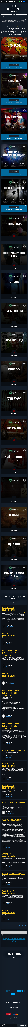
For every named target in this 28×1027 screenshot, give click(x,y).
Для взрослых (23, 29)
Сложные (3, 32)
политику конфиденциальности (14, 935)
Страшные (18, 29)
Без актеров (22, 28)
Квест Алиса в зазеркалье (13, 802)
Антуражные (11, 28)
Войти (4, 1024)
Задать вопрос (22, 1025)
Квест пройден (18, 67)
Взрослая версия (16, 32)
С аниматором (4, 31)
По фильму (17, 28)
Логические (17, 31)
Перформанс (11, 26)
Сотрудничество (14, 1007)
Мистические (23, 31)
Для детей (6, 26)
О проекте (7, 1002)
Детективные (24, 32)
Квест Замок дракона (11, 819)
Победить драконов (17, 34)
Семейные (24, 26)
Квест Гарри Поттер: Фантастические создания (10, 652)
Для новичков (6, 28)
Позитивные (9, 34)
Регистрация (6, 1025)
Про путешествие (9, 32)
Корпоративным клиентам (17, 1002)
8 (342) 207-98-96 (14, 1012)
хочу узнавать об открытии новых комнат (14, 940)
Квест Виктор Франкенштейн (8, 608)
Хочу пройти (9, 67)
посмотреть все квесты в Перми (14, 992)
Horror (15, 26)
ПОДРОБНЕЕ (14, 64)
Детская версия (11, 31)
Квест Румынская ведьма (13, 750)
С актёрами (7, 29)
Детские (3, 29)
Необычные (12, 29)
